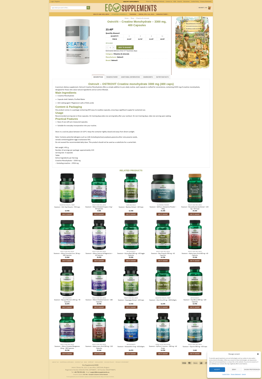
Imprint (244, 374)
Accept (217, 369)
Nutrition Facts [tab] (162, 77)
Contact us (169, 1)
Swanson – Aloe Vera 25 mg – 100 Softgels (163, 300)
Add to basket (125, 47)
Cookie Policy (226, 374)
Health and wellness (101, 14)
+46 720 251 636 (79, 372)
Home (127, 18)
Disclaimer (186, 1)
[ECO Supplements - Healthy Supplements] (131, 7)
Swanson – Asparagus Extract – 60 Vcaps (131, 300)
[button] (258, 354)
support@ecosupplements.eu (99, 372)
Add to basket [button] (67, 214)
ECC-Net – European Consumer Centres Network (95, 374)
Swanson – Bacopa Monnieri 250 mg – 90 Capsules (67, 301)
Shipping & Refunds (158, 1)
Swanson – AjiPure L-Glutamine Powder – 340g (163, 208)
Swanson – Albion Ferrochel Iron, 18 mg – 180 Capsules (67, 254)
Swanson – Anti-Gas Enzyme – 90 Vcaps (67, 207)
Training (132, 14)
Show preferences (251, 369)
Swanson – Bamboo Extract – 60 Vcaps (131, 207)
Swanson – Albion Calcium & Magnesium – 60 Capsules (99, 254)
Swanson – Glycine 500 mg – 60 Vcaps (195, 346)
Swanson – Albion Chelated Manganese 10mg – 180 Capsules (67, 347)
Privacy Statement (236, 374)
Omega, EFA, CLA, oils (146, 14)
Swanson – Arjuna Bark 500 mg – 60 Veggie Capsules (131, 254)
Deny (234, 369)
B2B (174, 1)
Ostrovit (120, 57)
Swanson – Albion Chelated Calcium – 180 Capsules (99, 301)
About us (148, 1)
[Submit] (88, 8)
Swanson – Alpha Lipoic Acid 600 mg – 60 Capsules (195, 254)
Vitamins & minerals (119, 14)
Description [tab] (98, 77)
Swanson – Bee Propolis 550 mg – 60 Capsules (163, 254)
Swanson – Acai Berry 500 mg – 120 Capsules (195, 301)
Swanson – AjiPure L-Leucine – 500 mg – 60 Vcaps (163, 347)
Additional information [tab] (130, 77)
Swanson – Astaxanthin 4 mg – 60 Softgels (131, 346)
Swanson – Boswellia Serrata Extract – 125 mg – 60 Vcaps (194, 208)
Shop (132, 18)
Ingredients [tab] (148, 77)
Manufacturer (161, 14)
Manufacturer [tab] (111, 77)
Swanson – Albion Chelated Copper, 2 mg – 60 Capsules (99, 208)
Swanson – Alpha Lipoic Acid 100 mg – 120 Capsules (99, 347)
